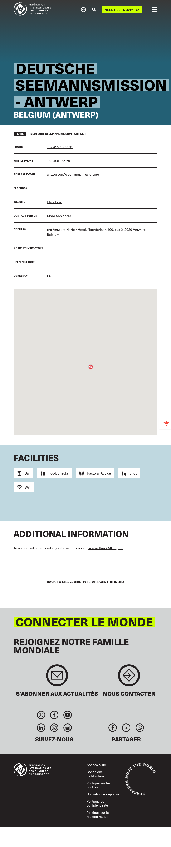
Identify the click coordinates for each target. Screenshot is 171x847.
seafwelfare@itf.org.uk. (105, 547)
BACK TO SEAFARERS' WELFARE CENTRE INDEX (85, 581)
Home (20, 133)
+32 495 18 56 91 (60, 146)
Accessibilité (96, 764)
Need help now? (118, 10)
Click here (54, 201)
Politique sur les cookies (99, 784)
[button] (91, 367)
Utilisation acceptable (103, 794)
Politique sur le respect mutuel (98, 814)
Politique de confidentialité (97, 803)
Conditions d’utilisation (95, 773)
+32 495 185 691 (59, 160)
